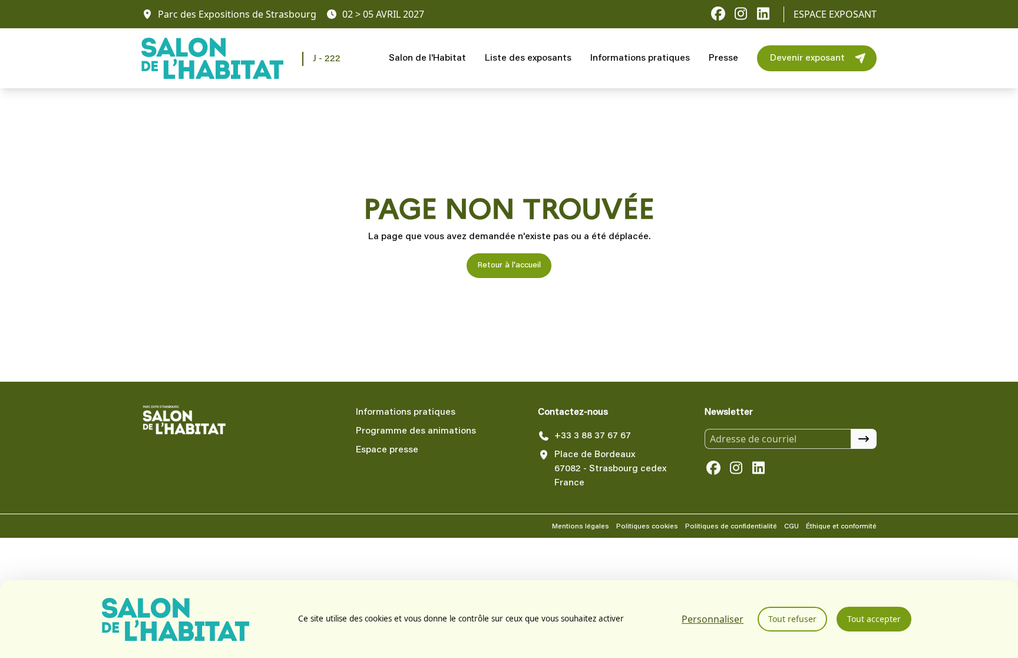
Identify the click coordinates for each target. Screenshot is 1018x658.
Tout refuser (792, 618)
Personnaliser (712, 619)
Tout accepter (874, 618)
